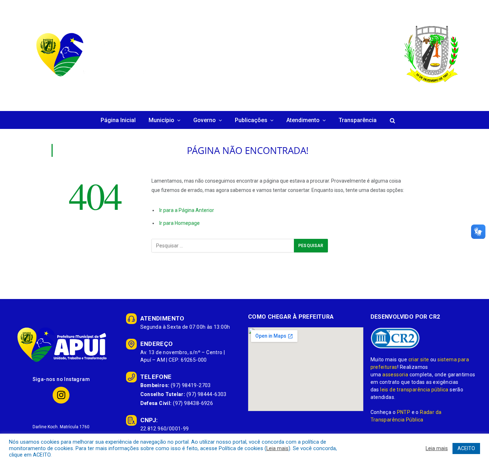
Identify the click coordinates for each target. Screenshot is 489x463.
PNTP (404, 412)
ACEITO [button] (466, 448)
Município (161, 120)
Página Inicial (118, 120)
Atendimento (303, 120)
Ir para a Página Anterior (186, 210)
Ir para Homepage (179, 223)
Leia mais (277, 448)
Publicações (251, 120)
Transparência (358, 120)
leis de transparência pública (414, 389)
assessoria (395, 374)
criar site (418, 359)
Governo (204, 120)
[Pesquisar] (391, 120)
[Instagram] (61, 395)
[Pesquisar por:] (223, 245)
